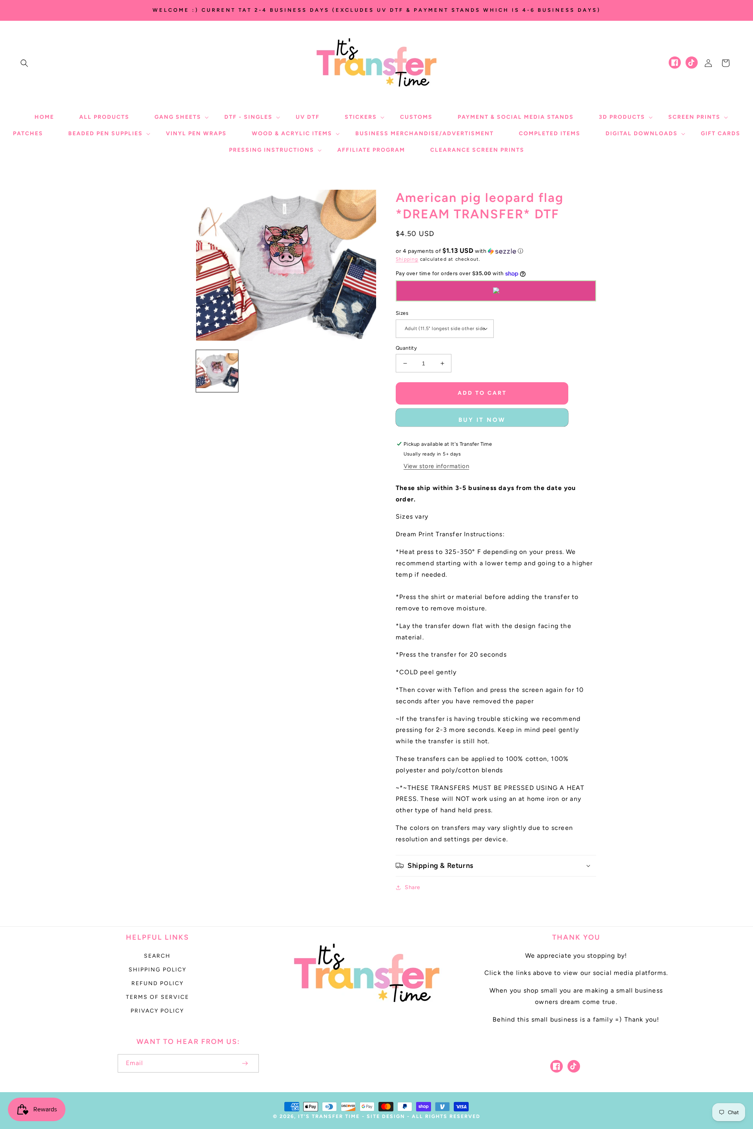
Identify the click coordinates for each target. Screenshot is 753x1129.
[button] (24, 63)
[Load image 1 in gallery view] (217, 371)
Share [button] (412, 887)
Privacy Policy (157, 1010)
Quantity (406, 348)
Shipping (407, 259)
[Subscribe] (244, 1063)
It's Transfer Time (329, 1116)
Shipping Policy (157, 969)
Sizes (402, 313)
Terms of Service (157, 997)
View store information (436, 466)
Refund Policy (157, 983)
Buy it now (482, 419)
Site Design (386, 1116)
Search (157, 956)
